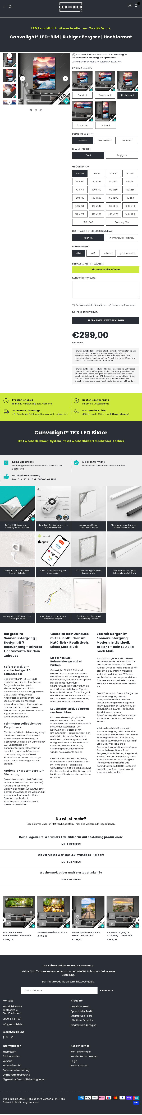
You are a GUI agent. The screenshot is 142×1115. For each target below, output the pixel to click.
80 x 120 (113, 181)
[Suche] (10, 6)
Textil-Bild (127, 140)
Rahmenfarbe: (80, 246)
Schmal (105, 125)
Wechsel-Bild (105, 140)
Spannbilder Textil (81, 1011)
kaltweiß (88, 237)
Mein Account (79, 1065)
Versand (7, 1061)
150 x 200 (113, 197)
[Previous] (22, 78)
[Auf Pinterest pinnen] (31, 110)
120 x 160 (130, 189)
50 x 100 (80, 181)
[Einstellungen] (130, 5)
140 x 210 (130, 197)
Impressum (9, 1051)
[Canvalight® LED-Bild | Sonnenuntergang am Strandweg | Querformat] (123, 912)
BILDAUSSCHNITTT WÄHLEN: (88, 263)
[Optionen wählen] (8, 923)
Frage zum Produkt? (86, 311)
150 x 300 (88, 222)
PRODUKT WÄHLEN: (83, 134)
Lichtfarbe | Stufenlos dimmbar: (92, 231)
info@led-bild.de (12, 1024)
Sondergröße (122, 222)
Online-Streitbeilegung (16, 1074)
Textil (88, 155)
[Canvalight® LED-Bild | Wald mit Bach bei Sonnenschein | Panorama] (19, 912)
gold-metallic (127, 253)
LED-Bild (83, 140)
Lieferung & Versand (123, 305)
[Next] (65, 78)
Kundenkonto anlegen (84, 1056)
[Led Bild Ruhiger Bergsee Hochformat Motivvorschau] (9, 75)
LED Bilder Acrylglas (82, 1020)
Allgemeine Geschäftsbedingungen (24, 1079)
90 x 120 (130, 181)
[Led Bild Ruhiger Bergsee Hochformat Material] (9, 91)
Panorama (82, 125)
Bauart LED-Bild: (81, 149)
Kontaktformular (81, 1051)
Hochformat (127, 95)
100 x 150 (96, 189)
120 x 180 (79, 197)
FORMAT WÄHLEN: (82, 68)
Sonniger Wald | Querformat (52, 932)
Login (74, 1061)
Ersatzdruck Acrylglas (83, 1025)
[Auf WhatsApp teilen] (36, 110)
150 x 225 (80, 205)
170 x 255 (80, 214)
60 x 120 (97, 181)
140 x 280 (130, 214)
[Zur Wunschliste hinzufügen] (8, 916)
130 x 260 (96, 214)
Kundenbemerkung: (84, 277)
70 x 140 (80, 189)
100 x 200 (96, 197)
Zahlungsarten (11, 1056)
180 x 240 (130, 205)
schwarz (108, 253)
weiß (92, 253)
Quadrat (82, 95)
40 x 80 (96, 173)
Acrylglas (122, 155)
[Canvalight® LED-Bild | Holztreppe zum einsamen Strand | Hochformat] (88, 912)
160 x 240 (113, 205)
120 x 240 (96, 205)
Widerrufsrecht (12, 1065)
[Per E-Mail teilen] (41, 110)
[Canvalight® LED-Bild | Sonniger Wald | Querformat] (53, 912)
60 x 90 (130, 173)
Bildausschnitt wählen (106, 269)
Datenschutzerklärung (16, 1070)
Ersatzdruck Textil (81, 1016)
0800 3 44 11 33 (12, 1019)
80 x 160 (113, 189)
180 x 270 (113, 214)
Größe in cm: (81, 166)
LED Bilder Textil (80, 1006)
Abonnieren (106, 990)
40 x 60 (80, 173)
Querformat (105, 95)
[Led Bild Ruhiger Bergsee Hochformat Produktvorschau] (9, 60)
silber (78, 253)
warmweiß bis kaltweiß (122, 237)
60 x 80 (113, 173)
